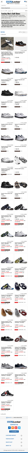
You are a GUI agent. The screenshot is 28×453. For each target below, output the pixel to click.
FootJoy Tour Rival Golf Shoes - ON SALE (19, 243)
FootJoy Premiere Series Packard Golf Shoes (6, 80)
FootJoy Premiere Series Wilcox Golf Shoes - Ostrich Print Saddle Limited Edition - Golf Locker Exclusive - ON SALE (7, 54)
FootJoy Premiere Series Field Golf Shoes (6, 147)
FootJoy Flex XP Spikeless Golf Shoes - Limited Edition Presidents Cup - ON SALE (20, 348)
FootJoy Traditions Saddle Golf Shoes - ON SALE (20, 269)
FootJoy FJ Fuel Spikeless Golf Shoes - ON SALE (6, 402)
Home (26, 10)
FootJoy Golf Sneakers (19, 168)
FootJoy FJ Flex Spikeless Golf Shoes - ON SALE (20, 296)
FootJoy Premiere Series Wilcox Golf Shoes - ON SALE (6, 216)
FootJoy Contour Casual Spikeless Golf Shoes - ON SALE (6, 322)
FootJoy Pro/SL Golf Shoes (20, 146)
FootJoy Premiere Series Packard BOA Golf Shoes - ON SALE (6, 348)
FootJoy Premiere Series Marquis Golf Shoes (20, 53)
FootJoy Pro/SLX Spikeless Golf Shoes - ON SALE (6, 296)
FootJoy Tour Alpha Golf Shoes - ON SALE (6, 243)
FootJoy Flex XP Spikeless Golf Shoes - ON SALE (20, 322)
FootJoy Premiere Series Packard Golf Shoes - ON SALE (20, 216)
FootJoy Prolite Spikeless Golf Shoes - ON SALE (6, 269)
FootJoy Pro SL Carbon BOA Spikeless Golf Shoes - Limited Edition (7, 169)
